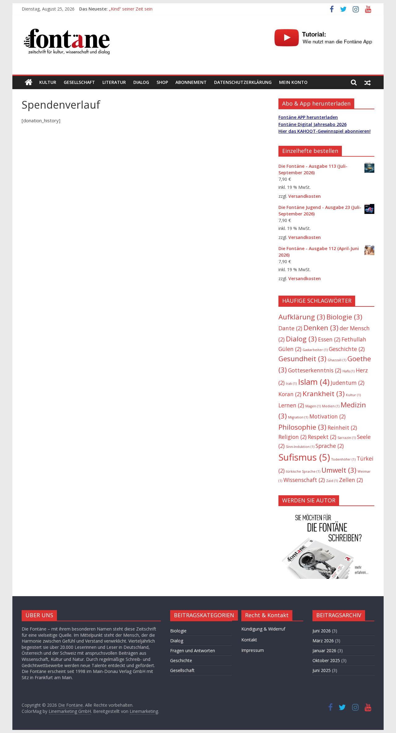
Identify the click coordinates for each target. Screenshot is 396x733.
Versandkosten (304, 196)
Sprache (330, 445)
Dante (290, 328)
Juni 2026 (321, 631)
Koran (289, 394)
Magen (313, 406)
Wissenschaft (304, 480)
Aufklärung (301, 317)
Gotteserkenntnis (314, 370)
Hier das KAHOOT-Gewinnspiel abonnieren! (324, 131)
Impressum (252, 650)
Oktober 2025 (326, 660)
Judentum (347, 382)
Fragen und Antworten (192, 650)
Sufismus (304, 457)
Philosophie (302, 427)
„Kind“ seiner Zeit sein (131, 9)
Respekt (322, 436)
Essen (329, 339)
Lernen (291, 405)
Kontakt (249, 640)
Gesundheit (302, 358)
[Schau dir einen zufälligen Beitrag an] (367, 82)
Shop (162, 82)
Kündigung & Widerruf (263, 629)
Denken (320, 327)
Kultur (47, 82)
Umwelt (338, 470)
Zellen (351, 480)
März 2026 (323, 641)
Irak (291, 383)
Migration (298, 417)
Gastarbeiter (315, 350)
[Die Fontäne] (29, 82)
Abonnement (191, 82)
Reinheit (342, 427)
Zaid (332, 481)
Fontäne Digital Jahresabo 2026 (312, 124)
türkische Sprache (303, 471)
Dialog (141, 82)
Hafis (348, 371)
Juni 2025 (321, 670)
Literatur (114, 82)
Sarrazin (347, 438)
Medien (330, 406)
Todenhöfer (343, 459)
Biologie (344, 317)
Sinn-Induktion (300, 447)
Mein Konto (293, 82)
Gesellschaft (79, 82)
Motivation (327, 416)
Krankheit (324, 393)
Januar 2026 (324, 650)
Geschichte (347, 349)
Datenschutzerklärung (243, 82)
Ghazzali (337, 360)
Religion (292, 436)
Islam (313, 381)
